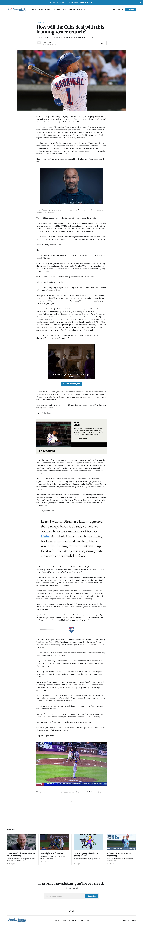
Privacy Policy (84, 920)
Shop (64, 9)
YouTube (72, 9)
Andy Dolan (47, 42)
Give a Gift (81, 9)
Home (34, 9)
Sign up (56, 920)
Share (102, 43)
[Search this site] (114, 9)
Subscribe (130, 10)
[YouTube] (73, 911)
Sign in (120, 9)
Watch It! (56, 9)
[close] (140, 2)
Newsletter (40, 22)
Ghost (134, 920)
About (74, 920)
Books (40, 9)
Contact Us (66, 920)
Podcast (48, 9)
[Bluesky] (70, 911)
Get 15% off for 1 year (71, 384)
